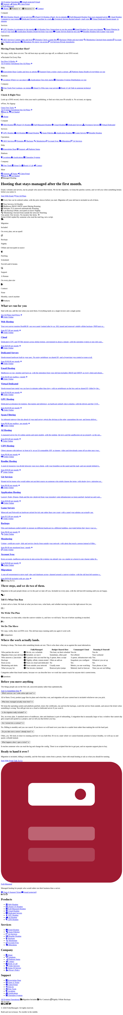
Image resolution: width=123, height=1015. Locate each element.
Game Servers (80, 133)
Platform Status (34, 149)
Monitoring (41, 141)
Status (15, 4)
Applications (18, 157)
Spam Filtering (48, 133)
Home (6, 9)
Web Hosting (8, 125)
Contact (40, 9)
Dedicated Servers (75, 125)
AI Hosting (21, 133)
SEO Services (8, 141)
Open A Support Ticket (12, 892)
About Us (17, 166)
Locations (6, 157)
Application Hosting (64, 133)
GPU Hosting (8, 133)
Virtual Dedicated (108, 125)
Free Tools (7, 166)
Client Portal (25, 4)
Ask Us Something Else (10, 691)
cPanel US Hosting (23, 125)
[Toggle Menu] (2, 114)
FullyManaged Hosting (42, 125)
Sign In (6, 112)
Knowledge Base (10, 149)
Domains (20, 141)
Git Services (77, 141)
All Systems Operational (10, 64)
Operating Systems (32, 157)
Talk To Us (18, 761)
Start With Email (7, 196)
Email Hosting (34, 133)
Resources (28, 9)
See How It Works (8, 61)
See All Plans (25, 64)
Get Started (15, 112)
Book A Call (28, 166)
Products (14, 9)
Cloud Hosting (60, 125)
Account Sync (53, 141)
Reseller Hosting (95, 133)
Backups (30, 141)
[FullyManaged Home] (7, 6)
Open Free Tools (7, 108)
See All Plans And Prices (10, 315)
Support (6, 4)
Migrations (66, 141)
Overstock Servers (92, 125)
